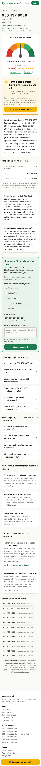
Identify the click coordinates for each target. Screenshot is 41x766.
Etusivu (4, 10)
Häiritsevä (21, 68)
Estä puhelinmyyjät (9, 715)
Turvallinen (27, 72)
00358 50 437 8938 (10, 31)
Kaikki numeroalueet (9, 742)
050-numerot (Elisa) (9, 737)
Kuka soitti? (6, 710)
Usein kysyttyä (7, 720)
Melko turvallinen (15, 72)
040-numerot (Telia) (9, 729)
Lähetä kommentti (20, 347)
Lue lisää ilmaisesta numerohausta (16, 565)
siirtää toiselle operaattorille (26, 209)
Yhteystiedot (6, 756)
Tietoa (27, 3)
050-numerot (14, 10)
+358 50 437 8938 (9, 28)
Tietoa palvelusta (8, 750)
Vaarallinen (11, 68)
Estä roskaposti (7, 718)
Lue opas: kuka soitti (11, 590)
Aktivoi (35, 3)
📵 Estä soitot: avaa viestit (20, 762)
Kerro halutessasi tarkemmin (15, 325)
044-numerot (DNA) (9, 731)
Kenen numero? (7, 712)
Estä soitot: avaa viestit (20, 109)
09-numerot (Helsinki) (10, 739)
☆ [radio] (6, 318)
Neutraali (31, 68)
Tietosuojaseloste (8, 753)
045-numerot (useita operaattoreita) (15, 734)
